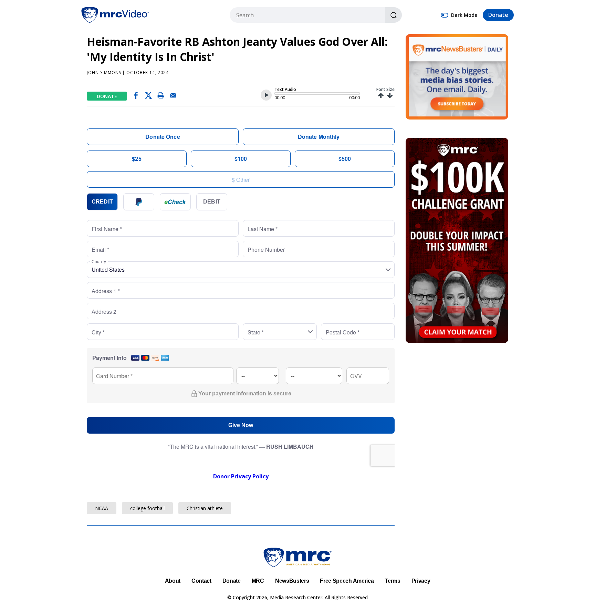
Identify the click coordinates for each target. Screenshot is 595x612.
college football (147, 508)
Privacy (420, 581)
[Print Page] (160, 97)
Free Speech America (347, 581)
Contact (201, 581)
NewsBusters (292, 581)
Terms (392, 581)
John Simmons (104, 72)
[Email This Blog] (173, 97)
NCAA (101, 508)
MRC (258, 581)
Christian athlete (205, 508)
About (172, 581)
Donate (498, 15)
